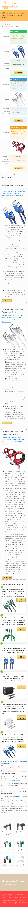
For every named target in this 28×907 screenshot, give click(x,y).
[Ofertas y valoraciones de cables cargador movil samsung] (7, 843)
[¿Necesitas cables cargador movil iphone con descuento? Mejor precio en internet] (7, 859)
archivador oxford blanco (10, 884)
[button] (24, 5)
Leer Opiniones (21, 600)
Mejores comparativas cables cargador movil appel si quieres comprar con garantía (21, 866)
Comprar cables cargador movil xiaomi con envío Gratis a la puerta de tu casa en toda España (7, 833)
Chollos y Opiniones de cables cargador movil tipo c (20, 832)
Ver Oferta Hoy (18, 72)
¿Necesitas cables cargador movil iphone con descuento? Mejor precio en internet (7, 866)
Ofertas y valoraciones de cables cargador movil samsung (7, 849)
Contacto (14, 903)
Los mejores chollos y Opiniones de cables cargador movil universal (21, 849)
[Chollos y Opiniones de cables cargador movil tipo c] (21, 826)
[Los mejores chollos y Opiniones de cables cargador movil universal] (21, 843)
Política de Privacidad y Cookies (19, 902)
